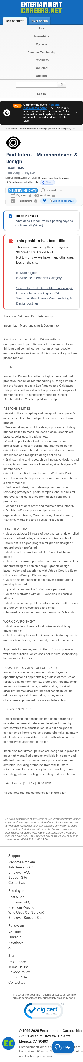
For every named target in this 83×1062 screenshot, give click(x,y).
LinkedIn (14, 937)
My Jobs (41, 44)
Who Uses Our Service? (26, 912)
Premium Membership (41, 52)
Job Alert (41, 67)
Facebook (15, 942)
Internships (41, 36)
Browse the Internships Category (39, 278)
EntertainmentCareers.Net (61, 1031)
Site (11, 955)
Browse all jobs (26, 273)
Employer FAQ (19, 872)
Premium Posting (21, 907)
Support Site (17, 877)
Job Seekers (15, 21)
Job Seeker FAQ (20, 867)
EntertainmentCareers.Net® (38, 1047)
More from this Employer (55, 178)
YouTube (15, 932)
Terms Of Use (18, 967)
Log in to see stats (63, 200)
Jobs (41, 28)
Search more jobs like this (23, 182)
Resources (42, 60)
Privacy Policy (19, 972)
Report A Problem (21, 862)
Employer (16, 891)
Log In (41, 93)
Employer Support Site (25, 917)
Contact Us (16, 882)
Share (49, 182)
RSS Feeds (17, 962)
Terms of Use (44, 819)
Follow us (16, 926)
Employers (40, 21)
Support (41, 75)
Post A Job (16, 897)
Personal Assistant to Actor (41, 106)
